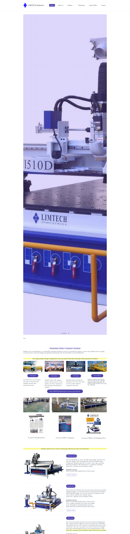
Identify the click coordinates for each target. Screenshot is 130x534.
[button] (26, 174)
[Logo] (25, 5)
